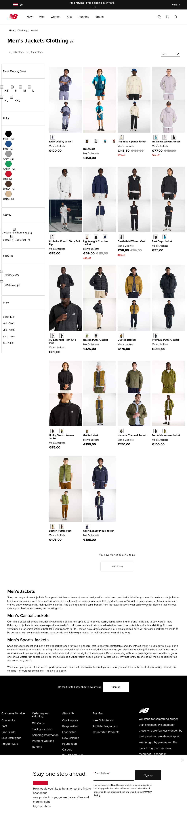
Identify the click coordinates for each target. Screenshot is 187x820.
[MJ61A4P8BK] (174, 137)
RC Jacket (89, 148)
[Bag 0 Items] (175, 16)
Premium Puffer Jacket (165, 339)
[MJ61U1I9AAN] (87, 141)
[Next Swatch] (85, 146)
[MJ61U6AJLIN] (87, 237)
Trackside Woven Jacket (166, 141)
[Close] (182, 760)
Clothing (22, 30)
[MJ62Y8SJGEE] (165, 431)
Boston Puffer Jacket (95, 339)
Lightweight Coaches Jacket (95, 243)
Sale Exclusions (11, 738)
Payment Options (43, 741)
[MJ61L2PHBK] (121, 237)
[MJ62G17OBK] (96, 335)
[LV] (15, 4)
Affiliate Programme (105, 726)
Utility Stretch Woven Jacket (61, 437)
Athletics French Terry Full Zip (64, 243)
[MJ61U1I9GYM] (96, 141)
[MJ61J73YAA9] (53, 137)
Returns (37, 747)
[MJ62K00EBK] (62, 526)
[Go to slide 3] (96, 7)
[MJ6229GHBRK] (87, 431)
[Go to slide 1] (91, 7)
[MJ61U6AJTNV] (105, 237)
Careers (67, 749)
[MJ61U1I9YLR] (114, 141)
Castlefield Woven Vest (131, 241)
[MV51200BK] (62, 335)
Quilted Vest (90, 435)
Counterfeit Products (106, 732)
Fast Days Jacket (162, 241)
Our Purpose (70, 720)
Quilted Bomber (127, 339)
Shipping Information (45, 735)
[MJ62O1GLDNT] (87, 526)
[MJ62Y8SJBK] (156, 431)
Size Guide (8, 732)
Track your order (42, 729)
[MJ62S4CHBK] (53, 431)
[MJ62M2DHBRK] (121, 335)
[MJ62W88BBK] (156, 335)
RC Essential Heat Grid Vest (62, 341)
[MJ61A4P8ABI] (165, 137)
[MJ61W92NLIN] (121, 137)
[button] (167, 17)
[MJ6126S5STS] (165, 237)
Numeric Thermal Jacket (132, 435)
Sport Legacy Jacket (60, 141)
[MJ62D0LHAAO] (121, 431)
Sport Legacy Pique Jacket (98, 530)
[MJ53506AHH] (53, 237)
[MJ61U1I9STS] (105, 141)
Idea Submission (103, 720)
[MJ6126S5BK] (156, 237)
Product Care (9, 744)
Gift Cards (38, 723)
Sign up (116, 687)
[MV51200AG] (53, 335)
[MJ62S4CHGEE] (62, 431)
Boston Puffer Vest (60, 530)
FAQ (4, 726)
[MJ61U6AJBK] (96, 237)
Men (11, 30)
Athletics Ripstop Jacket (132, 141)
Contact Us (8, 720)
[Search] (159, 17)
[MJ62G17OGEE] (87, 335)
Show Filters (36, 52)
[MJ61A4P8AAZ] (156, 137)
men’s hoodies (161, 656)
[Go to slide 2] (93, 7)
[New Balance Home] (14, 16)
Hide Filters (18, 52)
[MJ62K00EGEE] (53, 526)
